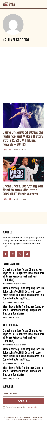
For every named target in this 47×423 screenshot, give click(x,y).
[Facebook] (5, 254)
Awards (7, 149)
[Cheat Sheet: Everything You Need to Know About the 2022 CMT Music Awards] (23, 169)
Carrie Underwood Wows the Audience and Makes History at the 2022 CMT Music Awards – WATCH (23, 138)
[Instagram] (12, 254)
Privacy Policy (31, 407)
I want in (22, 401)
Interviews (8, 284)
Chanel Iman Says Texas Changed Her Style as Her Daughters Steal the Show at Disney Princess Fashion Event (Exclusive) (23, 275)
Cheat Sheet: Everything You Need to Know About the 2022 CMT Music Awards (23, 190)
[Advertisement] (23, 74)
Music (5, 317)
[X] (19, 254)
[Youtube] (27, 254)
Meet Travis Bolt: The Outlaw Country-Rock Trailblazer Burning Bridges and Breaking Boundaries (23, 310)
